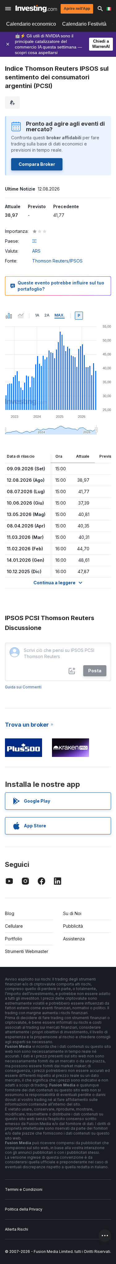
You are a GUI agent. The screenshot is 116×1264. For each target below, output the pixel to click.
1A (37, 315)
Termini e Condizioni (23, 1189)
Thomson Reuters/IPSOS (57, 260)
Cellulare (14, 926)
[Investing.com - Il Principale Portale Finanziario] (36, 8)
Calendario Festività (84, 24)
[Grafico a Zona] (21, 316)
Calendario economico (31, 24)
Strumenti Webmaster (26, 951)
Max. (59, 315)
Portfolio (13, 938)
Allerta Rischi (16, 1229)
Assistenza (74, 938)
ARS (36, 251)
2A (46, 315)
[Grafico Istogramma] (9, 316)
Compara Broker (37, 164)
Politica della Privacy (23, 1209)
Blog (9, 913)
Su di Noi (72, 913)
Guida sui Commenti (23, 687)
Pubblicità (73, 926)
